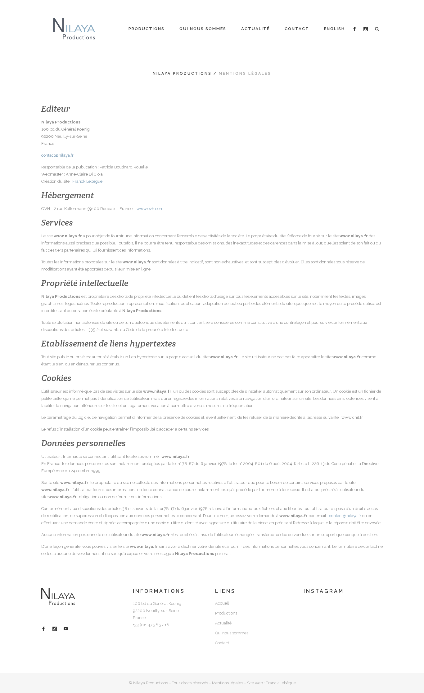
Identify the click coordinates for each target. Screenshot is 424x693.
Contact (222, 643)
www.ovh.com (150, 208)
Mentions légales (227, 683)
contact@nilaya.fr (57, 155)
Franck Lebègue (87, 181)
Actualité (223, 623)
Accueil (222, 603)
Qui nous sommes (231, 633)
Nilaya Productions (182, 73)
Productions (226, 613)
